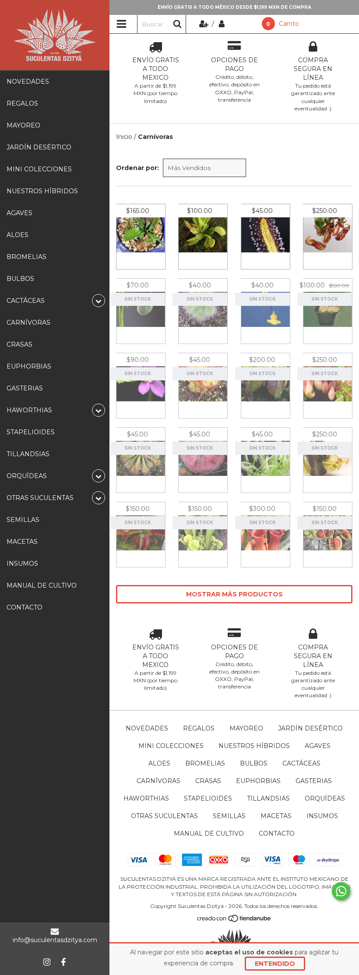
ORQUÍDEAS (325, 798)
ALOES (17, 235)
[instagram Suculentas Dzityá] (46, 961)
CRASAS (19, 344)
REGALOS (22, 103)
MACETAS (22, 542)
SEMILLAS (23, 520)
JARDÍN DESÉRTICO (39, 147)
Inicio (124, 137)
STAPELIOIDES (31, 432)
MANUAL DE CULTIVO (42, 585)
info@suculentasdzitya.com (55, 940)
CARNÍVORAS (28, 322)
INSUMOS (22, 563)
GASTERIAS (25, 388)
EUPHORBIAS (29, 366)
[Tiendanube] (234, 920)
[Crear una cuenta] (204, 24)
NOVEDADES (28, 81)
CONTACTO (24, 607)
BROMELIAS (26, 257)
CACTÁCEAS (301, 763)
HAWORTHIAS (146, 798)
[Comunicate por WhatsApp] (341, 891)
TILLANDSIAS (28, 454)
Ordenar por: (137, 168)
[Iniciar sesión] (222, 24)
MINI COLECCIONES (39, 169)
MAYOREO (23, 125)
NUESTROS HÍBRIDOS (42, 191)
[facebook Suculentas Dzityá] (63, 961)
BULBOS (20, 279)
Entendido (275, 964)
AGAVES (19, 213)
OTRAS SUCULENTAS (164, 816)
